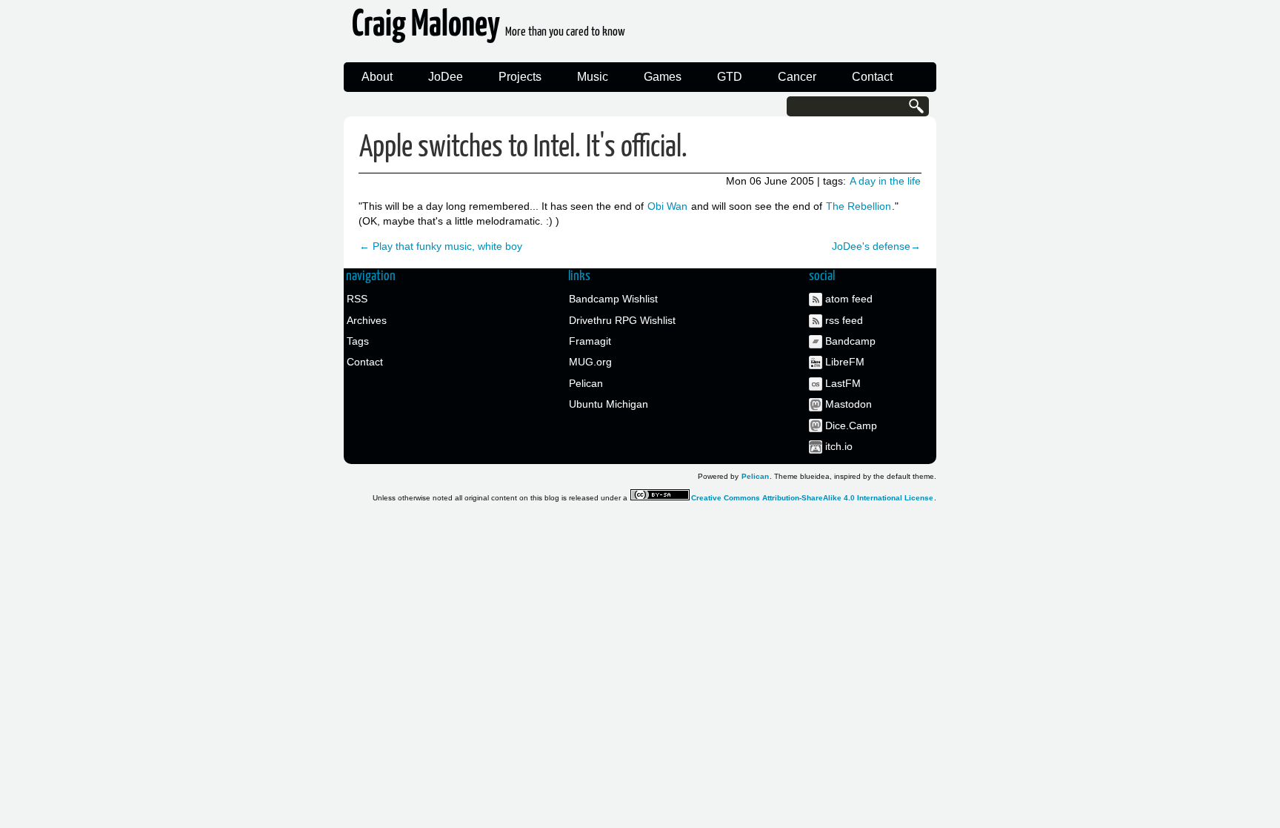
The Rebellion (858, 206)
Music (592, 76)
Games (662, 76)
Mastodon (848, 404)
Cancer (797, 76)
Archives (367, 320)
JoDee (445, 76)
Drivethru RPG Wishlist (622, 320)
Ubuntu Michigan (608, 404)
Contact (872, 76)
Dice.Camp (851, 425)
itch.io (839, 446)
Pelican (586, 383)
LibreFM (844, 362)
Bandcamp (850, 341)
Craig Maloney (488, 29)
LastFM (843, 383)
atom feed (849, 299)
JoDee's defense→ (876, 246)
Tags (358, 341)
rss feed (844, 320)
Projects (520, 76)
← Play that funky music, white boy (440, 246)
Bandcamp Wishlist (613, 299)
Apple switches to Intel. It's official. (523, 147)
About (377, 76)
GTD (729, 76)
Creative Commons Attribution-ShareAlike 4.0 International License (812, 498)
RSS (357, 299)
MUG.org (590, 362)
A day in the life (885, 181)
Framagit (590, 341)
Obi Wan (667, 206)
